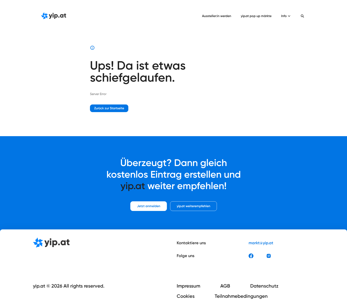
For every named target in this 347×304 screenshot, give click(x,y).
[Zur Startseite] (53, 16)
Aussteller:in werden (216, 16)
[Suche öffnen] (302, 16)
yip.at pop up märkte (256, 16)
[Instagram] (268, 255)
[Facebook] (251, 255)
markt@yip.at (261, 243)
